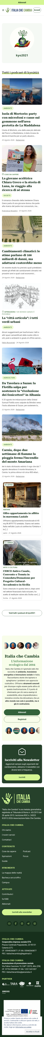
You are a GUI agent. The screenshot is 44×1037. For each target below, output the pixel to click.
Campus (6, 882)
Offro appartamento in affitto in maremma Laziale (21, 515)
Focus (25, 856)
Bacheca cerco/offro (11, 877)
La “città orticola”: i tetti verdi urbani (20, 320)
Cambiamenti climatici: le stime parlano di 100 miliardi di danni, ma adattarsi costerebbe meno (22, 257)
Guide (4, 861)
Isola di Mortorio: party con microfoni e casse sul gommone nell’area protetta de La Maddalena (21, 119)
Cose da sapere (9, 851)
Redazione (20, 140)
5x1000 (5, 899)
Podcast (26, 851)
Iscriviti (22, 777)
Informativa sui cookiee (23, 1027)
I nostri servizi (8, 834)
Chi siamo (6, 830)
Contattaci (6, 839)
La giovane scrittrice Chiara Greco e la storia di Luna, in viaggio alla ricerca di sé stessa (21, 184)
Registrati (22, 719)
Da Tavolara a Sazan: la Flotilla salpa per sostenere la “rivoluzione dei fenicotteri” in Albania (21, 389)
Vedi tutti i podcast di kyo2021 (22, 613)
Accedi (37, 10)
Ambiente (8, 327)
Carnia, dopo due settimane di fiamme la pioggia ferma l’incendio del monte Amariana (20, 455)
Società (7, 195)
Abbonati (22, 712)
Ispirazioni (7, 856)
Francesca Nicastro (9, 211)
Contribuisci (7, 894)
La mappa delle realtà (12, 872)
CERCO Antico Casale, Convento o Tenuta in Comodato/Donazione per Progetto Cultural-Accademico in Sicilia (19, 578)
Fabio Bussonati (8, 342)
